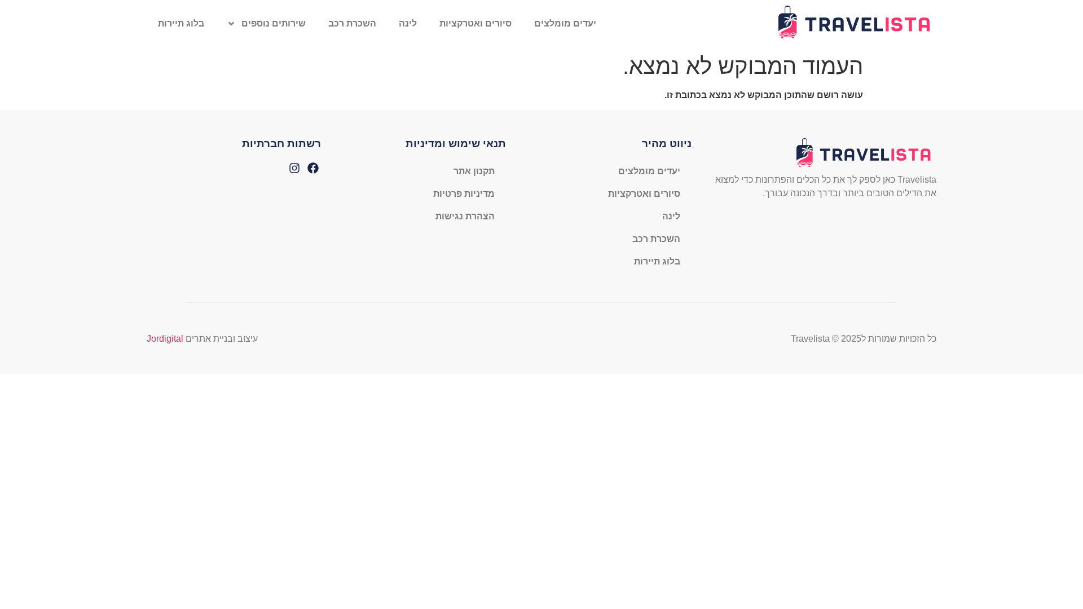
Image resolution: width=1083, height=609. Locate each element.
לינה (408, 23)
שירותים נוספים (273, 23)
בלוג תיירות (181, 23)
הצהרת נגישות (465, 216)
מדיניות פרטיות (464, 193)
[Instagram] (294, 168)
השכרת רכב (352, 23)
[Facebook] (313, 168)
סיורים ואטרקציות (475, 23)
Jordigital (165, 338)
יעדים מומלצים (565, 23)
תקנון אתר (474, 171)
